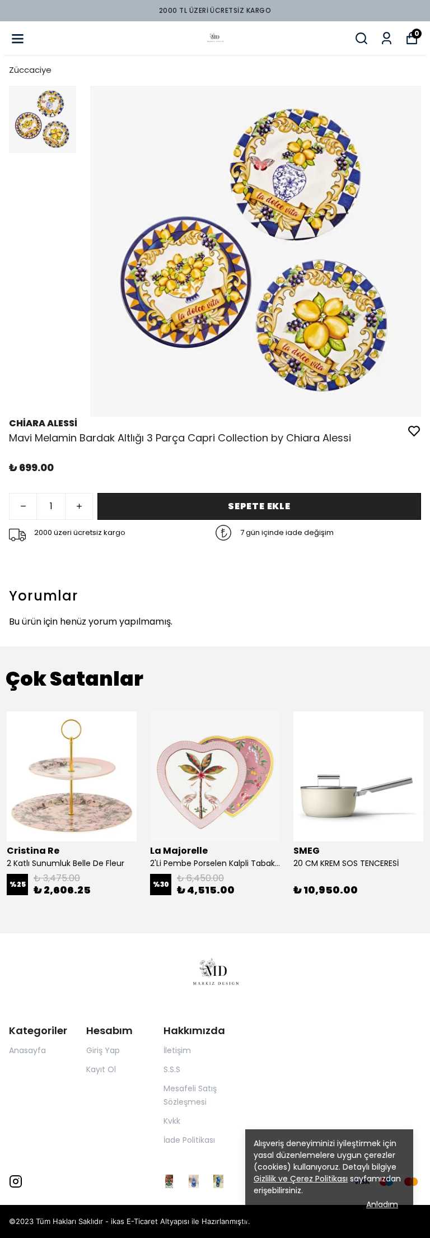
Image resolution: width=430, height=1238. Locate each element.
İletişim (177, 1050)
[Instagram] (15, 1181)
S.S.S (171, 1069)
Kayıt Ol (101, 1069)
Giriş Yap (103, 1050)
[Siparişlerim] (387, 38)
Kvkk (171, 1121)
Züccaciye (30, 70)
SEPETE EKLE (259, 506)
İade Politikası (189, 1140)
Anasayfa (27, 1050)
